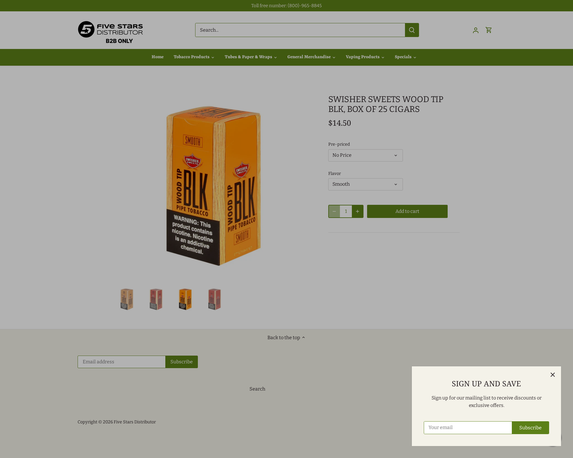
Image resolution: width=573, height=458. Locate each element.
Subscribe (530, 428)
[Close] (552, 374)
